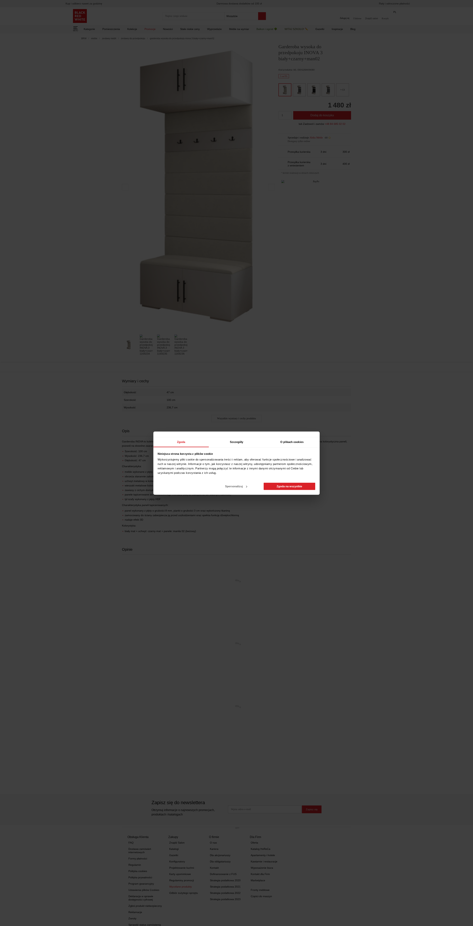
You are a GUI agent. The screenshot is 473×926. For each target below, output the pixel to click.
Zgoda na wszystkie (289, 486)
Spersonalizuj (234, 486)
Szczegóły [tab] (236, 441)
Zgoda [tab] (181, 441)
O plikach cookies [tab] (292, 441)
